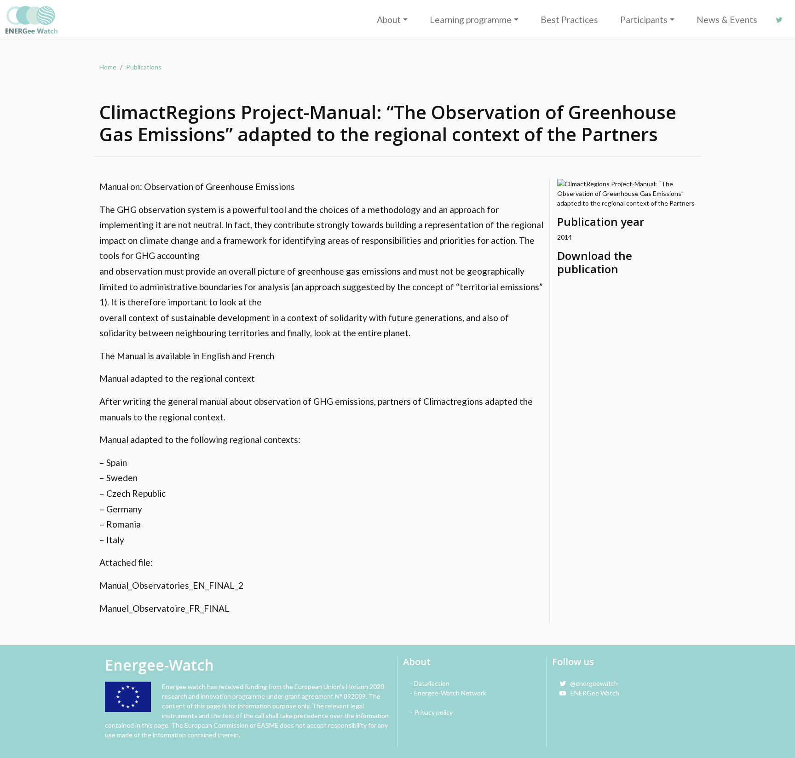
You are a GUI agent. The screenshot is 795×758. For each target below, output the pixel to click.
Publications (143, 67)
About (389, 19)
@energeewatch (592, 683)
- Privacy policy (431, 712)
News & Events (727, 19)
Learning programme (471, 19)
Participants (644, 19)
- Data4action (429, 683)
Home (107, 67)
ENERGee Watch (592, 693)
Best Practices (569, 19)
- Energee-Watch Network (448, 693)
